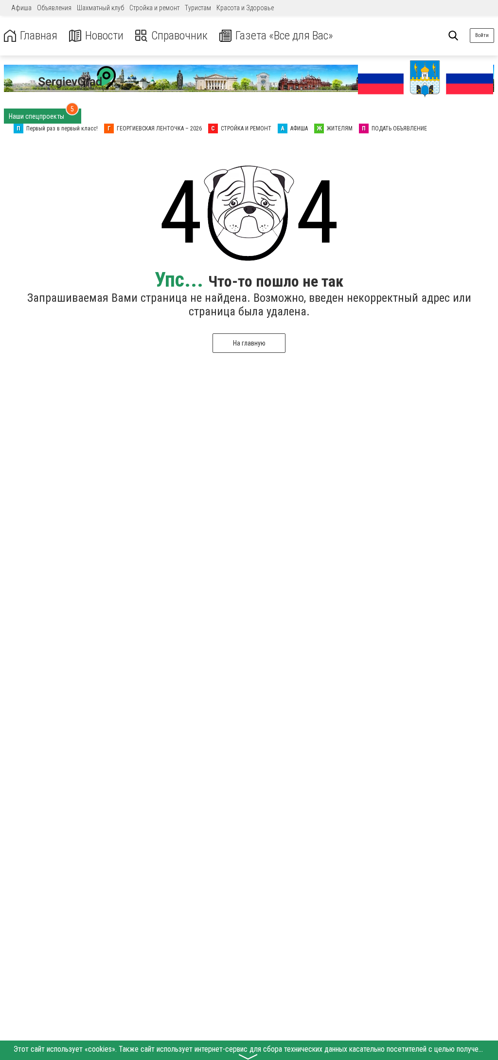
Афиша (21, 8)
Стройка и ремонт (154, 8)
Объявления (54, 8)
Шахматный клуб (100, 8)
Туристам (198, 8)
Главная (38, 35)
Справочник (179, 35)
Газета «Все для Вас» (284, 35)
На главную (249, 343)
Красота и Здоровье (245, 8)
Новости (104, 35)
